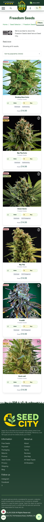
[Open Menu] (3, 8)
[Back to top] (39, 517)
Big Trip (22, 265)
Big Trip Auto (22, 153)
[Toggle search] (10, 8)
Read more (7, 41)
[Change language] (3, 511)
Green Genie (22, 209)
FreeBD (22, 320)
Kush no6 (22, 376)
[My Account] (30, 8)
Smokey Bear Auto (22, 97)
